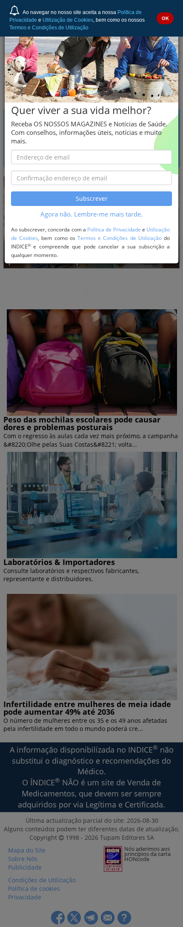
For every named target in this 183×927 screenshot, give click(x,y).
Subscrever (92, 198)
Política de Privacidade (113, 229)
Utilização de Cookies (68, 20)
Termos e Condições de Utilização (49, 28)
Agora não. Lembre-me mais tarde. (91, 214)
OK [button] (165, 18)
